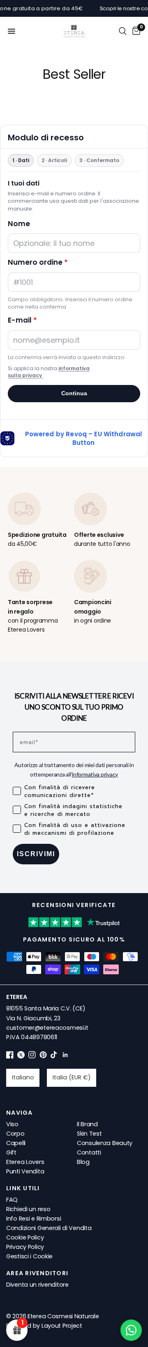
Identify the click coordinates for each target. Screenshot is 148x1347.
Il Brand (87, 1124)
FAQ (12, 1200)
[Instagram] (32, 1056)
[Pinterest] (43, 1056)
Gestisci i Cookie (29, 1256)
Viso (12, 1124)
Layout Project (62, 1326)
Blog (83, 1162)
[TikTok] (54, 1056)
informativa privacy (95, 774)
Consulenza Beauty (104, 1143)
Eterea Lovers (25, 1162)
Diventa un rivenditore (37, 1285)
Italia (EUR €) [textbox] (72, 1077)
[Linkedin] (65, 1056)
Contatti (89, 1152)
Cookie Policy (25, 1237)
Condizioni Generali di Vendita (48, 1228)
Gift (11, 1152)
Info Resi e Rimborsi (33, 1218)
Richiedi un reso (28, 1209)
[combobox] (22, 1078)
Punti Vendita (25, 1171)
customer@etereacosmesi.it (47, 1028)
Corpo (15, 1133)
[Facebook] (10, 1056)
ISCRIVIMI (36, 853)
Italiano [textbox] (23, 1077)
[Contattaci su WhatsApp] (131, 1330)
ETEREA (16, 997)
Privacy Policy (25, 1247)
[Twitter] (21, 1056)
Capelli (15, 1143)
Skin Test (89, 1133)
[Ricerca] (123, 31)
